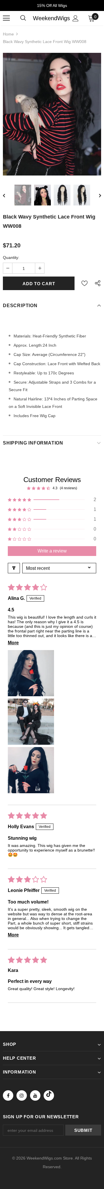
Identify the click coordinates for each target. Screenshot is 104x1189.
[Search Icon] (23, 18)
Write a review (52, 550)
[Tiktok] (49, 1095)
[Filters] (14, 568)
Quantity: (11, 257)
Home (8, 34)
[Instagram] (21, 1095)
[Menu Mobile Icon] (6, 18)
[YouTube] (35, 1095)
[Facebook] (8, 1095)
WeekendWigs (51, 18)
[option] (52, 114)
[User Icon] (76, 18)
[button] (52, 499)
